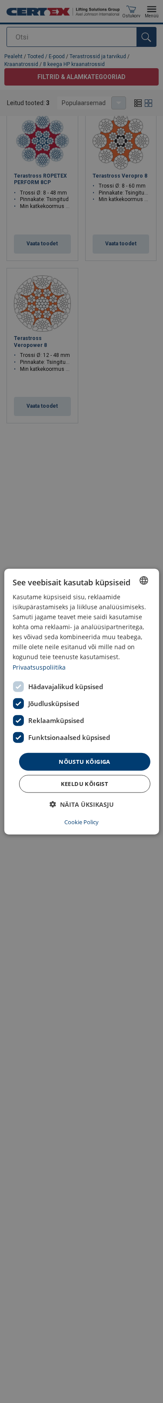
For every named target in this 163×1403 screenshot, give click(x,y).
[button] (82, 804)
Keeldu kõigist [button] (85, 784)
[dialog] (81, 701)
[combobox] (144, 580)
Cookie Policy (81, 822)
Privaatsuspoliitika (39, 667)
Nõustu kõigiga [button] (84, 761)
